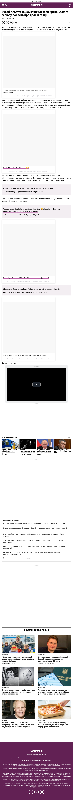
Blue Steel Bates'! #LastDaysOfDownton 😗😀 (16, 168)
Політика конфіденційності (30, 758)
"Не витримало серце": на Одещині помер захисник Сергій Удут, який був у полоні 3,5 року (18, 659)
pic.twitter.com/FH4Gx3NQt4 (45, 188)
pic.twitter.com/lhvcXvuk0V (49, 289)
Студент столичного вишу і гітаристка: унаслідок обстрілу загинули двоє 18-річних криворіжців (34, 547)
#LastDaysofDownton (11, 289)
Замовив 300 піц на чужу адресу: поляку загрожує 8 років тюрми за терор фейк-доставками (33, 541)
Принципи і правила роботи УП (32, 760)
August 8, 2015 (34, 215)
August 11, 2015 (38, 192)
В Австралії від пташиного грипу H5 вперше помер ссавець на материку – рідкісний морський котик (35, 535)
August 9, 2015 (41, 292)
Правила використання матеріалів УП (52, 758)
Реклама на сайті (14, 758)
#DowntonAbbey (9, 211)
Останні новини (11, 520)
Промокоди (47, 760)
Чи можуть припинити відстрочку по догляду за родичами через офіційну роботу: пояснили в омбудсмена (34, 553)
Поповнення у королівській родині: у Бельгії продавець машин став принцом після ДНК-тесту (36, 529)
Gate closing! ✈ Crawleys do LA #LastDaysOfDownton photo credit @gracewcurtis (26, 278)
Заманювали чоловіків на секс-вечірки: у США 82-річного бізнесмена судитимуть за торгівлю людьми (18, 725)
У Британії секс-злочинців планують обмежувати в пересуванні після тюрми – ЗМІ (34, 524)
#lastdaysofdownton (25, 188)
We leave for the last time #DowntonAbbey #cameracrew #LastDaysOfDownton (25, 355)
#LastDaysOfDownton (51, 209)
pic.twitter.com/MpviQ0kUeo (27, 211)
